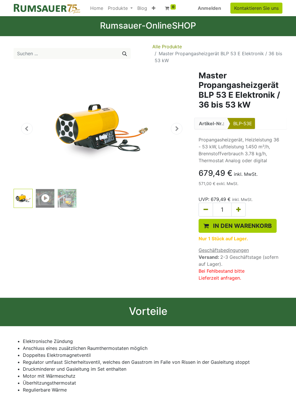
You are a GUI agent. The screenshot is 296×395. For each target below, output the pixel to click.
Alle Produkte (167, 46)
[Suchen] (125, 53)
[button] (153, 8)
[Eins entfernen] (206, 210)
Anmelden (209, 8)
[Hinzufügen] (238, 210)
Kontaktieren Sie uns (256, 8)
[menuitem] (97, 8)
